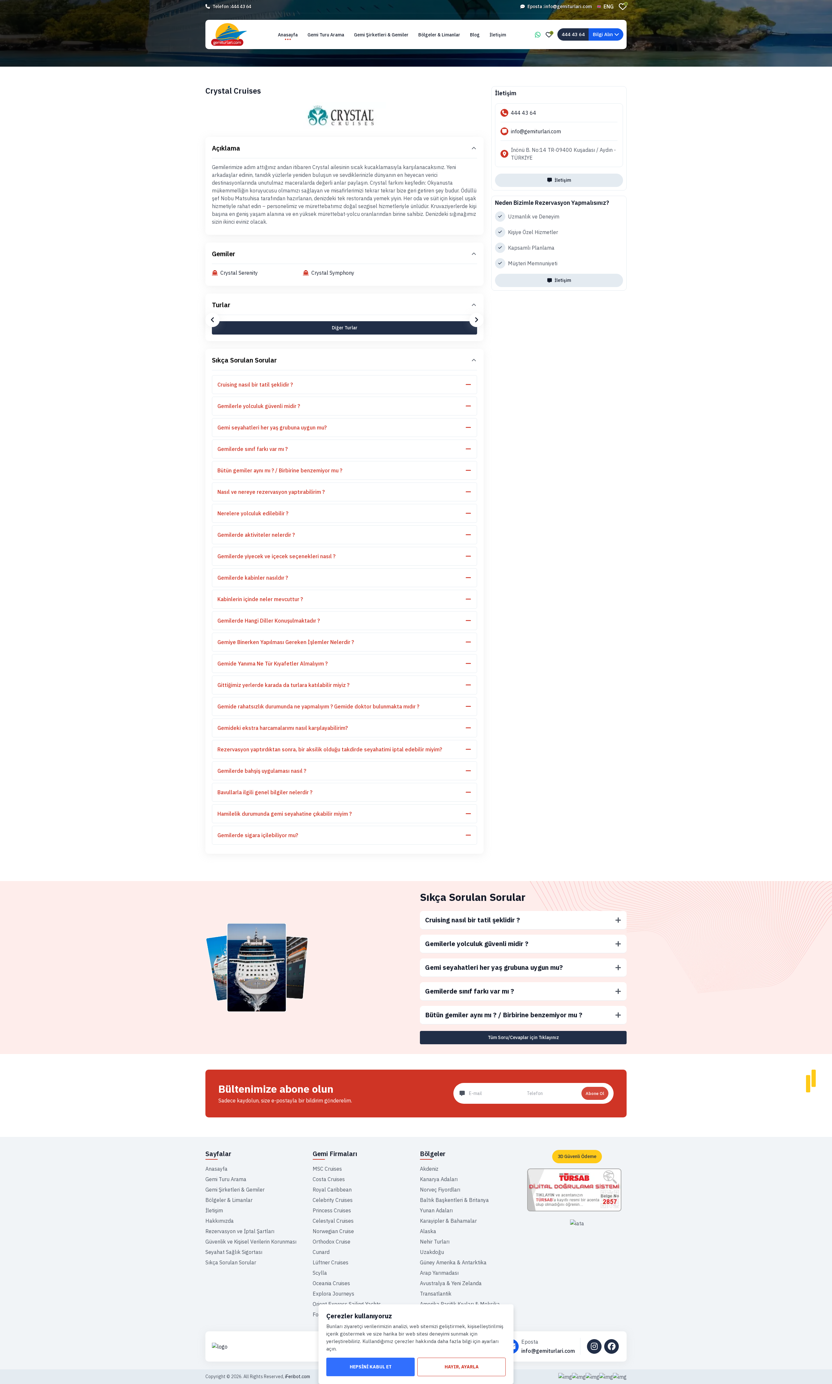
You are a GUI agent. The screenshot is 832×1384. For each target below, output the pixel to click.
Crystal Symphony (332, 273)
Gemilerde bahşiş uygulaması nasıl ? (261, 771)
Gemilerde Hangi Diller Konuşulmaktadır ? (268, 620)
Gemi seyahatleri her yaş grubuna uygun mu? (272, 427)
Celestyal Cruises (333, 1221)
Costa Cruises (329, 1179)
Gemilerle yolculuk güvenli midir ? (258, 406)
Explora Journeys (333, 1293)
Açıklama (226, 148)
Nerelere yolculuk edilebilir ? (252, 513)
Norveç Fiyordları (440, 1189)
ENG (609, 6)
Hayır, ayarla (462, 1367)
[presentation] (212, 320)
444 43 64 (241, 6)
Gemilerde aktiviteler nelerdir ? (256, 535)
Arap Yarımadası (439, 1273)
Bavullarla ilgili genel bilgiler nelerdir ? (264, 792)
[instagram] (594, 1346)
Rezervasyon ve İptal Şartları (239, 1231)
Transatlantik (435, 1293)
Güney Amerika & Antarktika (453, 1262)
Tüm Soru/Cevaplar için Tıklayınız (523, 1037)
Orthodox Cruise (331, 1241)
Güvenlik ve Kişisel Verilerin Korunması (250, 1241)
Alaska (428, 1231)
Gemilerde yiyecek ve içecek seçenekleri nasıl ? (276, 556)
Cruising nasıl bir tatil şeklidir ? (255, 384)
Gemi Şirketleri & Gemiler (381, 35)
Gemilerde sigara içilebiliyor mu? (257, 835)
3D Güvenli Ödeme (577, 1156)
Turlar (221, 304)
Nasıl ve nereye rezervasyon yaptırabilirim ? (271, 492)
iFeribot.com (297, 1376)
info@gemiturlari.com (568, 6)
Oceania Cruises (331, 1283)
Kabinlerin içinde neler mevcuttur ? (260, 599)
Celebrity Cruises (333, 1200)
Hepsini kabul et (371, 1367)
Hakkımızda (219, 1221)
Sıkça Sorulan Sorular (244, 360)
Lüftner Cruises (330, 1262)
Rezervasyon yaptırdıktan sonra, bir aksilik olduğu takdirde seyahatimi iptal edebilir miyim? (329, 749)
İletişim (497, 35)
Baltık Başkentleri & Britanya (454, 1200)
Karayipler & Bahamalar (448, 1221)
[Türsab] (574, 1189)
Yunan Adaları (436, 1210)
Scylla (320, 1273)
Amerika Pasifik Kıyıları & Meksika (460, 1304)
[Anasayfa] (260, 1346)
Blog (475, 35)
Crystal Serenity (239, 273)
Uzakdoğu (432, 1252)
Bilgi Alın (603, 34)
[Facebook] (611, 1346)
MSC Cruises (327, 1169)
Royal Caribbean (332, 1189)
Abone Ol (595, 1093)
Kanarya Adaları (439, 1179)
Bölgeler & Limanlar (439, 35)
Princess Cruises (332, 1210)
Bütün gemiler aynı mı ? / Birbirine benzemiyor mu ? (279, 470)
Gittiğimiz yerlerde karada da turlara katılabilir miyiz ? (283, 685)
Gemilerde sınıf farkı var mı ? (252, 449)
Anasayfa (288, 35)
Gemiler (223, 253)
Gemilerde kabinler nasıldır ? (252, 577)
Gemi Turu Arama (325, 35)
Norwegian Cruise (333, 1231)
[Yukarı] (821, 1368)
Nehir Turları (434, 1241)
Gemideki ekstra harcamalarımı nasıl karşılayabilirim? (282, 728)
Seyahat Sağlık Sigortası (233, 1252)
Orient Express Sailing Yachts (347, 1304)
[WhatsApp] (537, 35)
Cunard (321, 1252)
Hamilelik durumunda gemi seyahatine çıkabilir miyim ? (284, 814)
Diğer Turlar (345, 328)
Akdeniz (429, 1169)
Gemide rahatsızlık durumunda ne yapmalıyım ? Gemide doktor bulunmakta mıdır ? (318, 706)
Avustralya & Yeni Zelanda (451, 1283)
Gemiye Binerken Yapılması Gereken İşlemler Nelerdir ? (285, 642)
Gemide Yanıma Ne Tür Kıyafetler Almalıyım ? (272, 663)
